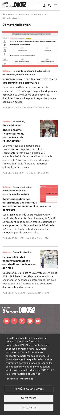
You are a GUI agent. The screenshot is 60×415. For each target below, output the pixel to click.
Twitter (22, 321)
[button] (55, 5)
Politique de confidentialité (19, 378)
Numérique (37, 14)
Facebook (14, 321)
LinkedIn (6, 321)
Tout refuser (28, 398)
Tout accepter (28, 407)
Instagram (30, 321)
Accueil (3, 14)
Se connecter (44, 5)
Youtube (38, 321)
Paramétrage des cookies (29, 388)
